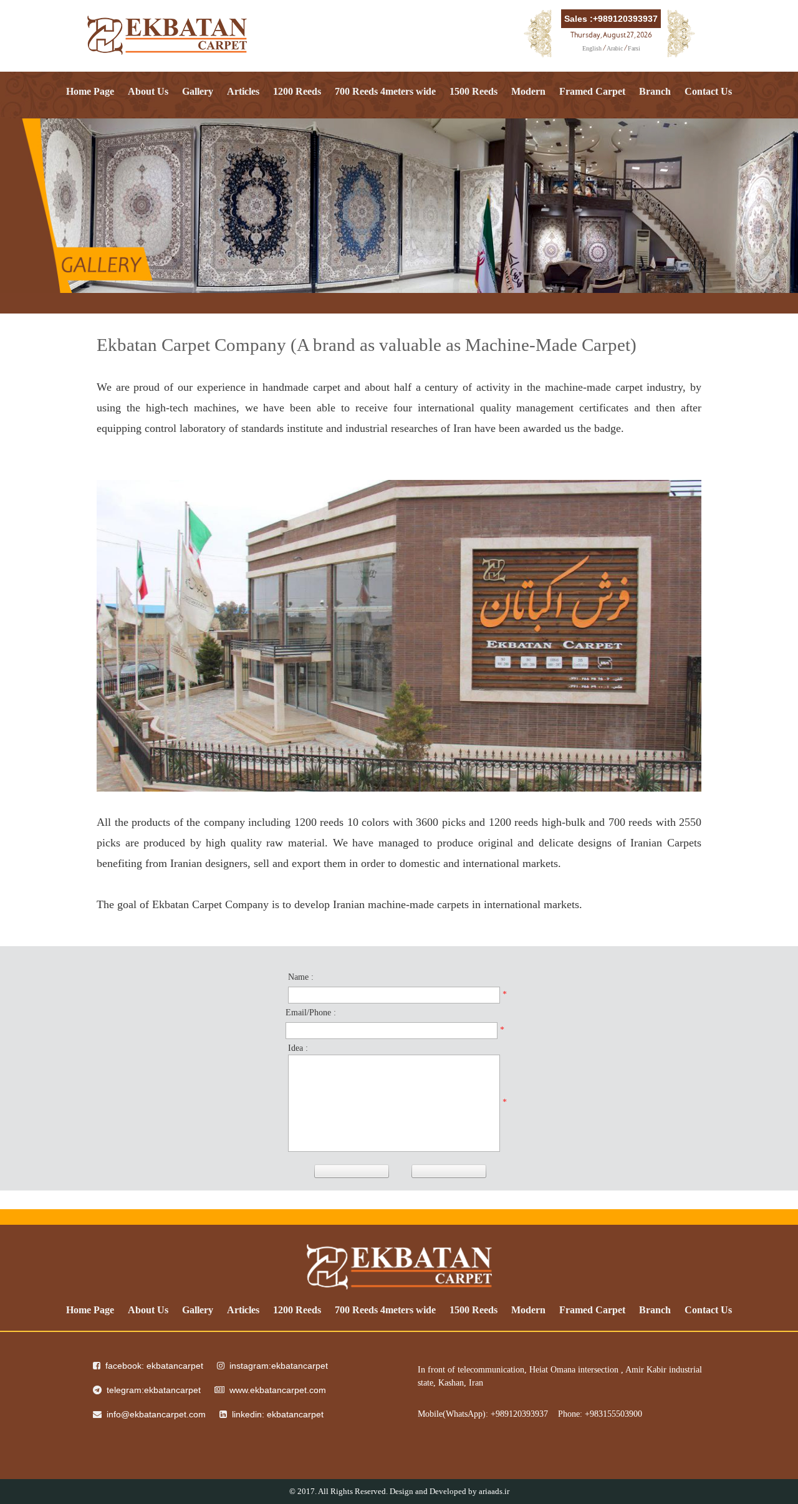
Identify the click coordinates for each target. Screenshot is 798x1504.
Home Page (90, 91)
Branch (655, 91)
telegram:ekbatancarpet (154, 1390)
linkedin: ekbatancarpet (278, 1414)
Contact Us (708, 91)
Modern (528, 91)
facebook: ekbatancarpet (154, 1366)
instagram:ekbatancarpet (278, 1366)
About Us (148, 91)
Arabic (615, 48)
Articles (243, 91)
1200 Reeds (297, 91)
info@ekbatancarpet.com (156, 1414)
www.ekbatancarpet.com (277, 1390)
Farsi (634, 48)
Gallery (197, 91)
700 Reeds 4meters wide (385, 91)
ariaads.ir (494, 1491)
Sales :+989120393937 (611, 19)
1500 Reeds (473, 91)
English (592, 48)
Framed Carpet (592, 91)
